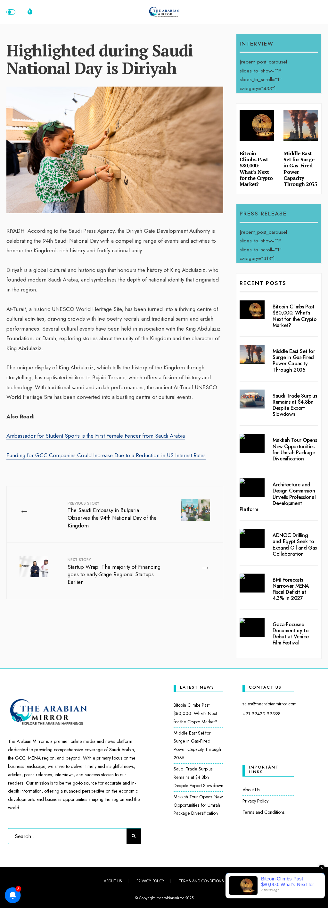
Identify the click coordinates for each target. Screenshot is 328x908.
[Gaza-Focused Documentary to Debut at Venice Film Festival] (252, 627)
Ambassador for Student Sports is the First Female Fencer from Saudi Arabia (95, 436)
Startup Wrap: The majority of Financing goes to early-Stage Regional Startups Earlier (114, 571)
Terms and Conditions (263, 812)
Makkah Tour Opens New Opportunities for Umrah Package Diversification (295, 449)
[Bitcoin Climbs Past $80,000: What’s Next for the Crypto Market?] (252, 309)
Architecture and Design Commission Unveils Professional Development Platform (278, 497)
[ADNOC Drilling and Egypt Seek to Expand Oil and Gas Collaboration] (252, 538)
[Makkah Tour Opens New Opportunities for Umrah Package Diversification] (252, 443)
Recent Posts (263, 283)
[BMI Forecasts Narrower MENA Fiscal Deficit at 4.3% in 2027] (252, 583)
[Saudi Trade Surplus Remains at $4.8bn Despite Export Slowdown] (252, 399)
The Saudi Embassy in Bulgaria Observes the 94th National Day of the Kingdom (112, 514)
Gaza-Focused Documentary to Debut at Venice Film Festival (290, 634)
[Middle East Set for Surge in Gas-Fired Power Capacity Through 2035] (252, 354)
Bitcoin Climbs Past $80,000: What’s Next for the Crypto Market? (256, 169)
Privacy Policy (255, 801)
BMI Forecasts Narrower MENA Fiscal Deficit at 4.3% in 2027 (291, 589)
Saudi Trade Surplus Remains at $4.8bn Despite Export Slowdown (295, 405)
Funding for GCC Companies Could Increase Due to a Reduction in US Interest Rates (106, 455)
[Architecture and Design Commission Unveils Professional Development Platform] (252, 487)
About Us (251, 789)
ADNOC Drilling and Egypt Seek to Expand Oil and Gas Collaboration (295, 545)
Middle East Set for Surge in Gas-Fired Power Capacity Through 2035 (300, 169)
